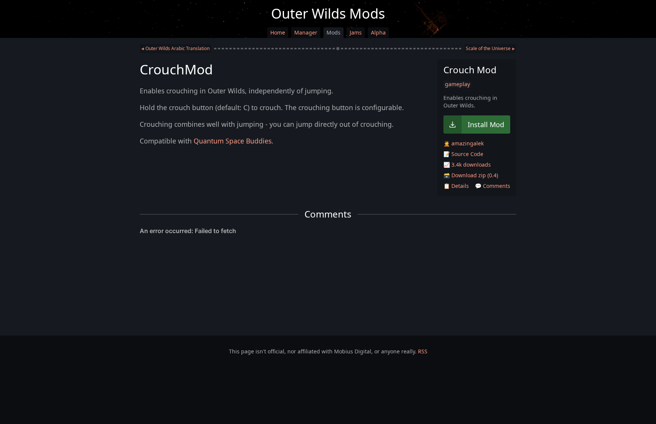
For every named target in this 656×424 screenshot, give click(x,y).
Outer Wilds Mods (328, 13)
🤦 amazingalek (463, 143)
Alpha (378, 32)
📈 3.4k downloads (467, 164)
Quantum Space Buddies (232, 140)
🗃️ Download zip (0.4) (470, 175)
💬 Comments (492, 185)
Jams (356, 32)
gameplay (457, 84)
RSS (422, 351)
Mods (333, 32)
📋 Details (456, 185)
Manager (305, 32)
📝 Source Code (463, 154)
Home (277, 32)
